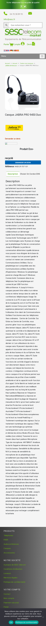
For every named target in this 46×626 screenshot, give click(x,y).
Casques (7, 548)
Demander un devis (23, 162)
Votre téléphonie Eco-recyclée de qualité (23, 2)
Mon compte (9, 598)
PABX (6, 540)
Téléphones (8, 535)
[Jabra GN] (14, 128)
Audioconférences (11, 544)
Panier (6, 44)
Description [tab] (13, 174)
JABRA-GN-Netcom (11, 65)
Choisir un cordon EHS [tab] (30, 174)
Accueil (7, 63)
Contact (7, 594)
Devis (29, 44)
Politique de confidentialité (14, 582)
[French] (9, 50)
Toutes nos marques (26, 63)
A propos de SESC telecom (15, 565)
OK (11, 622)
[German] (11, 50)
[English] (7, 50)
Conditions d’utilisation (13, 569)
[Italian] (14, 50)
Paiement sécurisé (11, 603)
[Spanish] (18, 50)
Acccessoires (9, 553)
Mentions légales (10, 578)
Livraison (7, 573)
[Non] (43, 617)
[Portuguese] (16, 50)
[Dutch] (5, 50)
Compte (17, 44)
